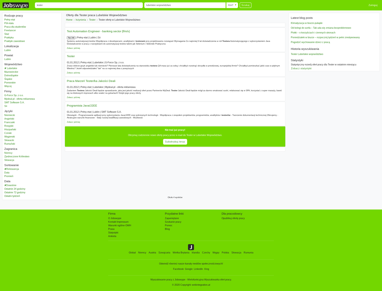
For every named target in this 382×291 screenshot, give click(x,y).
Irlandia (196, 252)
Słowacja (9, 160)
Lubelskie (19, 68)
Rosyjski (8, 126)
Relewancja (12, 169)
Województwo (13, 64)
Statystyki (297, 60)
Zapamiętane (172, 218)
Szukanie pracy (173, 222)
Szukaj (245, 5)
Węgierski (9, 136)
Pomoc (168, 225)
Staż (6, 34)
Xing (206, 269)
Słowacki (9, 140)
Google (189, 269)
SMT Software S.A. (14, 102)
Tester (71, 56)
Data (6, 172)
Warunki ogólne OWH (119, 225)
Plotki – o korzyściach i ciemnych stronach (313, 32)
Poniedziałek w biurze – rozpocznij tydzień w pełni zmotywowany (325, 37)
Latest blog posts (302, 17)
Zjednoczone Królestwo (16, 156)
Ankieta (112, 236)
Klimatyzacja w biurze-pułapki (306, 23)
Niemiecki (9, 115)
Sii (5, 106)
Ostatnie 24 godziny (14, 189)
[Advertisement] (154, 173)
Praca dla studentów (15, 27)
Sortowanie (11, 165)
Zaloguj (373, 5)
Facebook (178, 269)
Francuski (9, 122)
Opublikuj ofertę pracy (233, 218)
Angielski (9, 118)
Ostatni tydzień (12, 196)
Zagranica (10, 148)
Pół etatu (9, 23)
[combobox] (89, 5)
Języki (8, 111)
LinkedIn (198, 269)
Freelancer (10, 30)
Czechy (206, 252)
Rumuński (9, 144)
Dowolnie (11, 185)
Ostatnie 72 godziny (14, 192)
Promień (8, 176)
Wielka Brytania (181, 252)
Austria (152, 252)
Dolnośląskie (18, 75)
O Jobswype (114, 218)
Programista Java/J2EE (82, 105)
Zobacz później (73, 48)
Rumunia (248, 252)
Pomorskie (17, 82)
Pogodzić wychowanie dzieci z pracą (310, 42)
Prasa (111, 229)
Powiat (8, 55)
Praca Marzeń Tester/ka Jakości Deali (91, 81)
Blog (167, 229)
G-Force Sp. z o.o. (13, 95)
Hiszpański (10, 129)
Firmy (7, 91)
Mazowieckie (18, 72)
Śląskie (15, 79)
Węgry (215, 252)
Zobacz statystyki (301, 68)
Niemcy (8, 153)
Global (132, 252)
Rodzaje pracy (13, 15)
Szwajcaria (164, 252)
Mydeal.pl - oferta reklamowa (19, 99)
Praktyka (9, 37)
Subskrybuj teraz (175, 141)
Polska (225, 252)
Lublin (7, 50)
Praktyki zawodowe (14, 41)
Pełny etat (9, 19)
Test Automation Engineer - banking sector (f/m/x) (98, 31)
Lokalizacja (11, 46)
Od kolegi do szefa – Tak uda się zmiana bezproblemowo (321, 28)
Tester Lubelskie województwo (307, 54)
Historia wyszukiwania (305, 48)
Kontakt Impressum (118, 222)
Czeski (8, 133)
